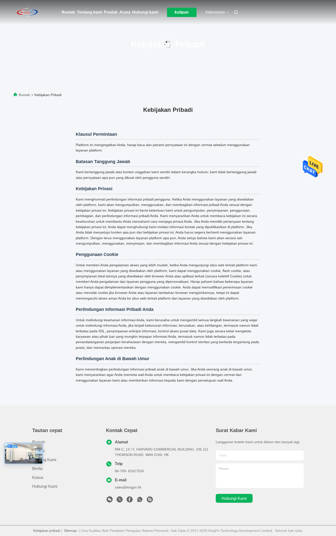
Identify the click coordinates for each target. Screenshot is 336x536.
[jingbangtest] (149, 501)
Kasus (37, 477)
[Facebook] (129, 501)
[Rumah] (27, 12)
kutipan (182, 12)
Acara (124, 12)
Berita (37, 469)
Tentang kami (89, 12)
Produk (111, 12)
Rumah (68, 12)
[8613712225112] (139, 501)
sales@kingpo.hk (128, 487)
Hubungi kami (145, 12)
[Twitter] (119, 501)
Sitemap (70, 531)
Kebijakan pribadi (46, 531)
